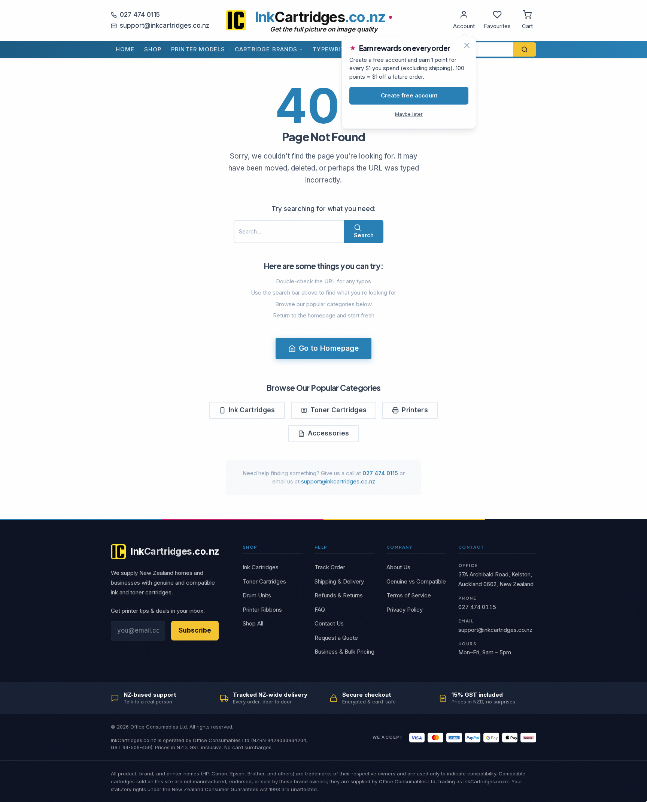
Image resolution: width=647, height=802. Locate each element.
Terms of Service (408, 595)
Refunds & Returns (339, 595)
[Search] (524, 49)
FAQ (320, 609)
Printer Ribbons (262, 609)
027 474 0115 (140, 14)
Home (125, 49)
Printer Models (198, 49)
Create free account (409, 95)
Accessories (328, 433)
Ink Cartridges (252, 410)
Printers (415, 410)
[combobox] (476, 49)
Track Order (330, 567)
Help (321, 547)
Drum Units (257, 595)
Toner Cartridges (338, 410)
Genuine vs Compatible (416, 581)
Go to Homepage (329, 348)
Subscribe (195, 630)
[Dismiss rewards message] (467, 45)
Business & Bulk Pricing (344, 651)
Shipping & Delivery (339, 581)
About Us (398, 567)
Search (364, 235)
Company (399, 547)
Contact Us (329, 623)
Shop (153, 49)
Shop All (253, 623)
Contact (471, 547)
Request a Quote (336, 637)
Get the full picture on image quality (323, 29)
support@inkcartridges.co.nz (164, 25)
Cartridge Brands (266, 49)
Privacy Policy (404, 609)
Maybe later (409, 114)
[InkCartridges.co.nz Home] (236, 20)
